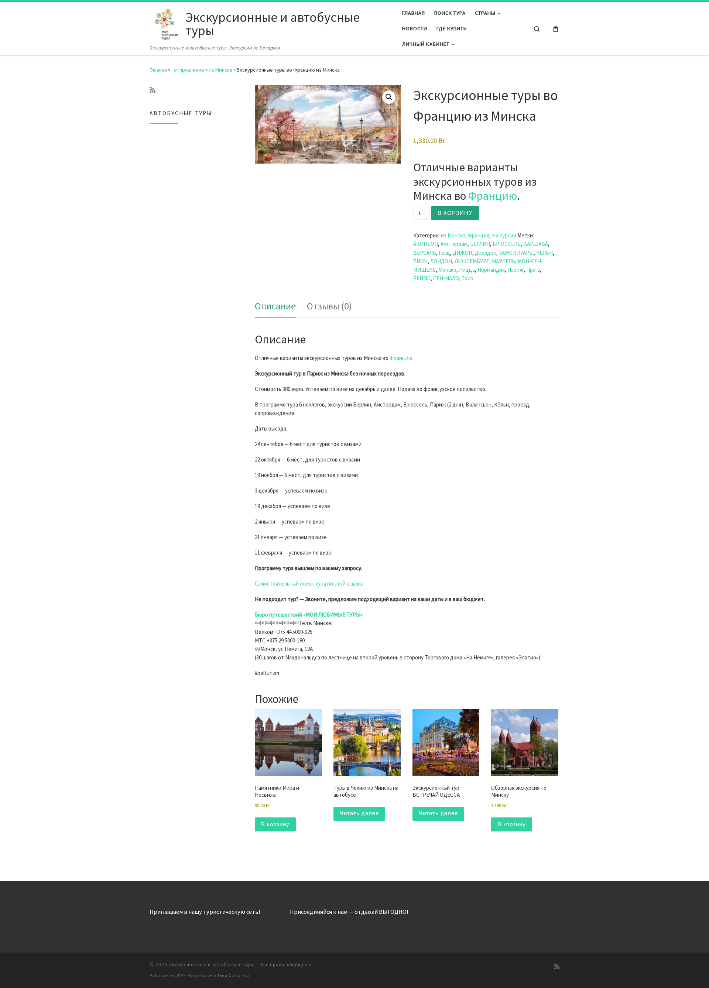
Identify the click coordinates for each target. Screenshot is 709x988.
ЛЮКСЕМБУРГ (472, 261)
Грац (444, 252)
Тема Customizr (234, 975)
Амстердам (454, 243)
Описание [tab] (275, 306)
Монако (447, 269)
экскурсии (504, 235)
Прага (533, 269)
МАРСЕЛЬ (503, 261)
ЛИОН (420, 261)
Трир (467, 278)
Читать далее (359, 813)
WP (180, 975)
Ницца (467, 269)
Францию (492, 195)
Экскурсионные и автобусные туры (212, 964)
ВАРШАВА (535, 243)
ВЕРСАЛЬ (424, 252)
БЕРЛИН (480, 243)
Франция (478, 235)
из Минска (220, 69)
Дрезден (485, 252)
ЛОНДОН (441, 261)
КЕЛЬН (544, 252)
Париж (515, 269)
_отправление (187, 69)
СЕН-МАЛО (446, 278)
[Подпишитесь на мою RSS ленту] (152, 90)
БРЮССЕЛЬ (507, 243)
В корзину (455, 213)
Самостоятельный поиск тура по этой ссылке (309, 583)
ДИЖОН (462, 252)
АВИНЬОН (425, 243)
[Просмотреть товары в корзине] (555, 28)
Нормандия (491, 269)
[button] (388, 97)
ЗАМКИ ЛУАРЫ (516, 252)
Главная (158, 69)
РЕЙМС (422, 278)
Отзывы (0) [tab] (329, 306)
